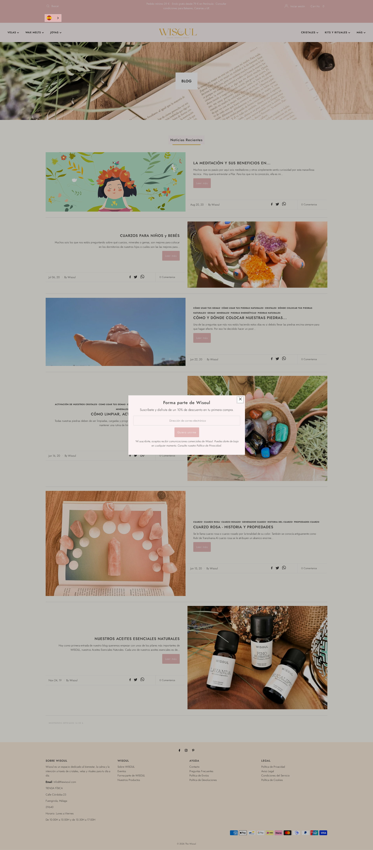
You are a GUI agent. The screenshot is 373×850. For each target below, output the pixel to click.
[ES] (53, 18)
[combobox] (53, 18)
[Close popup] (240, 399)
